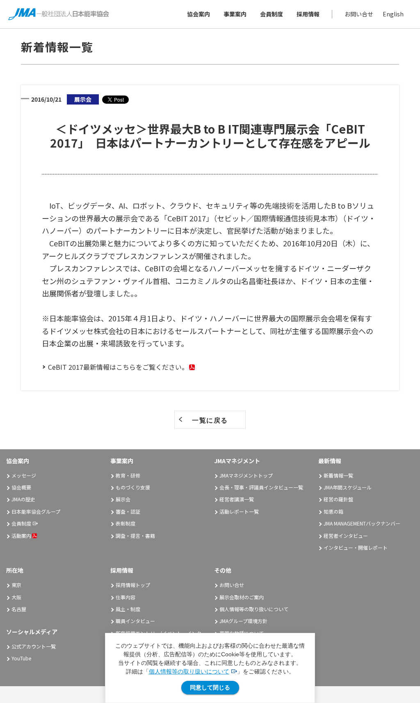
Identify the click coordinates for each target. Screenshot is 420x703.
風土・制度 (128, 608)
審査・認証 (128, 511)
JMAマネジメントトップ (246, 475)
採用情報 (308, 14)
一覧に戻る (210, 420)
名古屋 (18, 608)
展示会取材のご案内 (241, 597)
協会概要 (21, 487)
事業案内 (235, 14)
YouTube (21, 658)
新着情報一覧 (338, 475)
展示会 (123, 499)
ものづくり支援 (133, 487)
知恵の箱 (333, 511)
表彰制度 (125, 523)
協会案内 (198, 14)
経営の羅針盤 (338, 499)
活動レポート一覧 (239, 511)
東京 (16, 584)
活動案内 (21, 535)
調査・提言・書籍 (135, 535)
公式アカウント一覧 (33, 646)
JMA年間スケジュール (348, 487)
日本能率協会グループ (35, 511)
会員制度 (271, 14)
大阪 (16, 597)
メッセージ (23, 475)
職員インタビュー (135, 620)
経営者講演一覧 (236, 499)
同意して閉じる (210, 687)
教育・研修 (128, 475)
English (393, 14)
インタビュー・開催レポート (356, 547)
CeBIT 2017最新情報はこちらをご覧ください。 (118, 367)
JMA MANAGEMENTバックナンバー (362, 523)
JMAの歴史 (23, 499)
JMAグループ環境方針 (243, 620)
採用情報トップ (133, 584)
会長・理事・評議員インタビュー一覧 (261, 487)
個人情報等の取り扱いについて (189, 671)
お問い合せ (359, 14)
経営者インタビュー (346, 535)
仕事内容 (125, 597)
